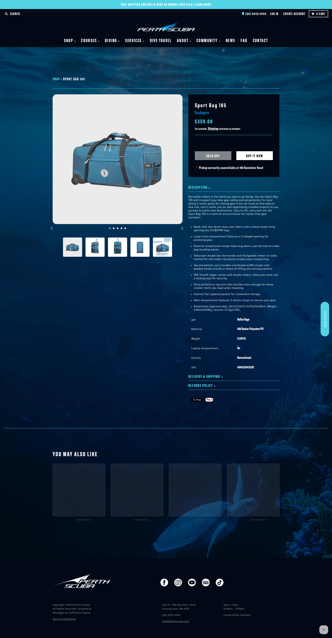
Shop (56, 78)
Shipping (213, 128)
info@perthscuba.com (175, 621)
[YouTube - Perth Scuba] (192, 582)
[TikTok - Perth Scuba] (219, 582)
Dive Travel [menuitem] (161, 40)
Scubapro (202, 112)
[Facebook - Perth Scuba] (164, 582)
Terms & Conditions (64, 619)
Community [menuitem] (207, 40)
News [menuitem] (230, 40)
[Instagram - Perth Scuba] (178, 582)
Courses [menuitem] (89, 40)
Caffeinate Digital (79, 613)
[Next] (182, 228)
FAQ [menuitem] (244, 40)
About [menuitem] (182, 40)
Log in (274, 13)
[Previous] (52, 228)
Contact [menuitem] (260, 40)
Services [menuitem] (133, 40)
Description (198, 187)
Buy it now (254, 155)
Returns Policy (200, 385)
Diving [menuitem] (111, 40)
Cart (320, 13)
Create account (294, 13)
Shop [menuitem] (68, 40)
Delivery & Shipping (204, 376)
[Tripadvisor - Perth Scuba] (206, 582)
